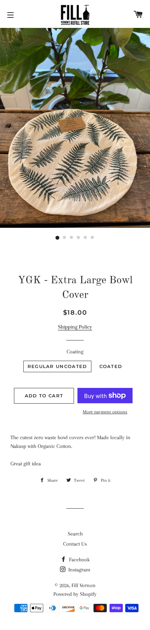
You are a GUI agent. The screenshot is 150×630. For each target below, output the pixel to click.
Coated (110, 366)
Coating (75, 351)
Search (75, 534)
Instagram (78, 570)
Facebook (79, 559)
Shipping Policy (75, 327)
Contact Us (75, 544)
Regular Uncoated (57, 366)
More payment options (105, 411)
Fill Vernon (84, 585)
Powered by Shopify (75, 594)
